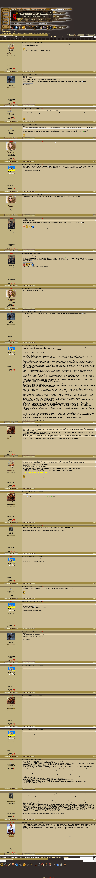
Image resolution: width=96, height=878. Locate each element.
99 (42, 601)
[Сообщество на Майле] (12, 27)
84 (42, 124)
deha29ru (36, 33)
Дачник (39, 33)
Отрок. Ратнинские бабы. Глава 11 (48, 36)
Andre (43, 33)
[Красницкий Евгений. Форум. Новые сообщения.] (28, 72)
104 (42, 759)
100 (42, 631)
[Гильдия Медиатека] (51, 27)
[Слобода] (33, 27)
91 (41, 311)
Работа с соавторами (35, 36)
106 (44, 822)
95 (44, 491)
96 (42, 525)
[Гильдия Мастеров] (37, 27)
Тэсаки (11, 759)
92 (44, 345)
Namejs (11, 42)
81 (42, 42)
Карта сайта (51, 877)
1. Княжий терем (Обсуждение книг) (22, 36)
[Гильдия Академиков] (41, 27)
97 (42, 556)
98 (42, 586)
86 (42, 164)
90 (41, 288)
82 (42, 74)
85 (42, 141)
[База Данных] (19, 27)
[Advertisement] (31, 4)
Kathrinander (11, 822)
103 (44, 729)
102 (44, 695)
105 (44, 791)
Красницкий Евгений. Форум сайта (7, 36)
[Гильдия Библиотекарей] (44, 27)
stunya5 (11, 141)
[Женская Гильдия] (23, 27)
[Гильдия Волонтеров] (16, 27)
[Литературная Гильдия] (26, 27)
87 (42, 194)
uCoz (47, 877)
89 (41, 253)
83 (42, 108)
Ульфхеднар (47, 33)
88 (42, 218)
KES (4, 33)
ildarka (11, 108)
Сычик (11, 218)
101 (44, 665)
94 (44, 459)
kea (11, 164)
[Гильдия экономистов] (47, 27)
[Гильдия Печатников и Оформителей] (30, 27)
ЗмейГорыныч (21, 33)
